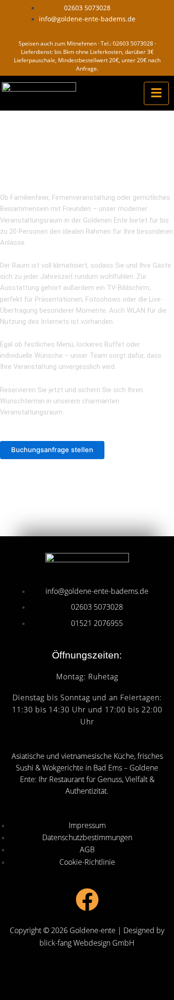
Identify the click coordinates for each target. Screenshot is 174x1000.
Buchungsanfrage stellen (52, 450)
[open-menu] (156, 93)
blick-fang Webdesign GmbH (87, 943)
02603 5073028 (133, 43)
